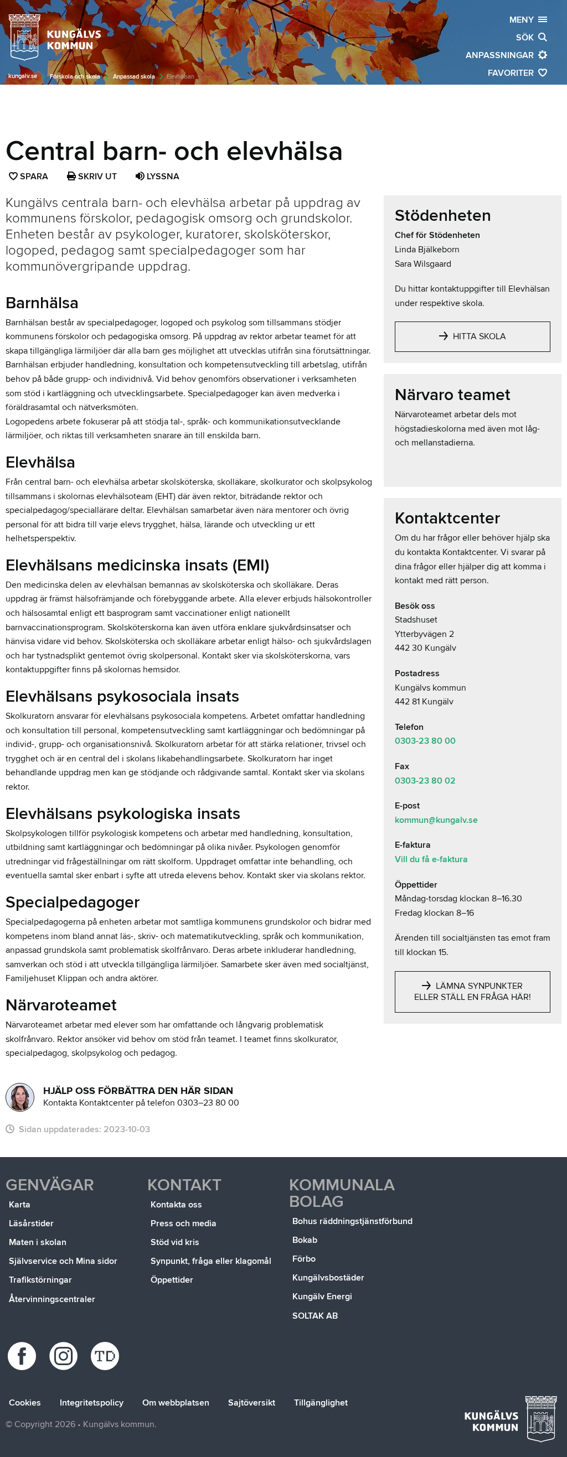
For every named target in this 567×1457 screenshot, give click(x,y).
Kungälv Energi (322, 1296)
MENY (523, 19)
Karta (19, 1204)
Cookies (25, 1402)
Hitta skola (478, 336)
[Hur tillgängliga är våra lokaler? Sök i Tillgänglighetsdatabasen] (107, 1356)
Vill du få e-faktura (431, 859)
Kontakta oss (176, 1204)
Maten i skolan (37, 1242)
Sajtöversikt (251, 1402)
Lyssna (162, 176)
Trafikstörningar (40, 1279)
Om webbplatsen (175, 1402)
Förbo (304, 1258)
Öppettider (172, 1279)
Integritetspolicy (91, 1402)
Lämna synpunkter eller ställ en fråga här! (472, 992)
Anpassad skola (134, 76)
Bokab (304, 1240)
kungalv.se (22, 76)
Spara (34, 177)
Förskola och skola (75, 76)
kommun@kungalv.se (436, 820)
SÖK (527, 37)
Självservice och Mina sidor (63, 1261)
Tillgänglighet (321, 1402)
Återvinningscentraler (52, 1299)
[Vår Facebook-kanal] (24, 1356)
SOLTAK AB (315, 1315)
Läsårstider (31, 1223)
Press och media (184, 1223)
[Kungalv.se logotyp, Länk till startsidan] (55, 37)
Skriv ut (96, 176)
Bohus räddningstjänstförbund (352, 1221)
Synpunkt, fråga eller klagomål (211, 1261)
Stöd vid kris (175, 1242)
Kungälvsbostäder (328, 1277)
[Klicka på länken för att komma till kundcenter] (20, 1097)
